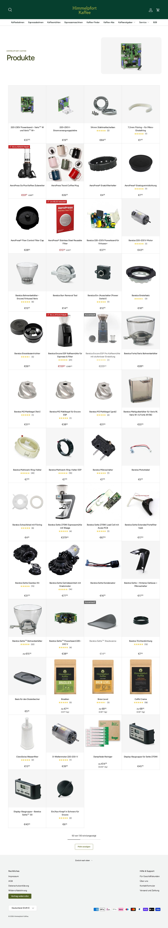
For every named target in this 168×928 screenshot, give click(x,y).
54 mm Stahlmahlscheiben (103, 127)
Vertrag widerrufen (20, 896)
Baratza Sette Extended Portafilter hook (141, 526)
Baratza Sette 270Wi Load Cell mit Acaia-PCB (103, 526)
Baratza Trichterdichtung (140, 641)
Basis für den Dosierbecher (27, 699)
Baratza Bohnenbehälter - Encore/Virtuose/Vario (27, 297)
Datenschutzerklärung (18, 885)
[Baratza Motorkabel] (141, 447)
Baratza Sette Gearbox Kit (27, 583)
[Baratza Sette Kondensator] (103, 560)
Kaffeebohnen (17, 22)
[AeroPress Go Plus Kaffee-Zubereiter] (27, 162)
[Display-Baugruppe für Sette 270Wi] (141, 734)
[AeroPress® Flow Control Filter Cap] (27, 217)
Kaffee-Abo (109, 22)
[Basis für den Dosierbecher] (27, 676)
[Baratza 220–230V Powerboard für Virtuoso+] (103, 217)
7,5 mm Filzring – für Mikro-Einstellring (141, 129)
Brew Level (103, 699)
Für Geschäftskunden (150, 876)
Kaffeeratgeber (125, 22)
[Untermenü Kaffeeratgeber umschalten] (134, 22)
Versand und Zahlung (149, 890)
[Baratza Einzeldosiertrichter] (27, 330)
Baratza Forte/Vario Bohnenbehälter (141, 353)
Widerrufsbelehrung (17, 890)
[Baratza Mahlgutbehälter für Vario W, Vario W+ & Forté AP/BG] (141, 389)
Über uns (144, 881)
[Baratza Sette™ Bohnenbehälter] (27, 618)
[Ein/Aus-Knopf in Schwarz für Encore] (65, 788)
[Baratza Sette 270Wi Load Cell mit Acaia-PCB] (103, 502)
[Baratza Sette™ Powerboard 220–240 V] (65, 618)
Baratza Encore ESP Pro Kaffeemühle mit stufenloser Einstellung (103, 355)
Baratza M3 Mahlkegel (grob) (102, 411)
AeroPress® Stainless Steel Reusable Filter (65, 242)
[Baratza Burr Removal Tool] (65, 272)
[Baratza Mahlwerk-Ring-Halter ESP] (65, 447)
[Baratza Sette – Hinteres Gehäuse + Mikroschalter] (141, 560)
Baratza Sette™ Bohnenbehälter (27, 641)
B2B (155, 22)
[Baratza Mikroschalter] (103, 447)
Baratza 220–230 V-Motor (141, 240)
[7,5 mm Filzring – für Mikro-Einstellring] (141, 104)
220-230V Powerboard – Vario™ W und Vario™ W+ (27, 129)
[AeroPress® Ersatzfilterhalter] (103, 162)
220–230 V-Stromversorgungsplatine (65, 129)
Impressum (13, 876)
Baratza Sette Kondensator (102, 583)
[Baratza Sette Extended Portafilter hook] (141, 502)
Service (142, 22)
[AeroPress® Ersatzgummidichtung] (141, 162)
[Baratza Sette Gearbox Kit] (27, 560)
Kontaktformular (147, 885)
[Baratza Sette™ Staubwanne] (103, 618)
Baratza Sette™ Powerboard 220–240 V (65, 642)
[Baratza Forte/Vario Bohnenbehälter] (141, 330)
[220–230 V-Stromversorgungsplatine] (65, 104)
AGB (10, 881)
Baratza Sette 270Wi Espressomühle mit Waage (65, 526)
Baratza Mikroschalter (103, 470)
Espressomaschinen (73, 22)
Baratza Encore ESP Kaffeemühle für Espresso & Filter (65, 355)
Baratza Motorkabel (141, 470)
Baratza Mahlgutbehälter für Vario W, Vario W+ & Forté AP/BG (141, 413)
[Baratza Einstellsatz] (141, 272)
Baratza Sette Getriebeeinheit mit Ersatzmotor (65, 584)
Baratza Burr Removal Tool (65, 295)
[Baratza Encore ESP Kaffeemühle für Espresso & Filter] (65, 330)
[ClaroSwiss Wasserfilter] (27, 734)
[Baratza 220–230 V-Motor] (141, 217)
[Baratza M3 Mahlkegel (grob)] (103, 389)
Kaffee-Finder (93, 22)
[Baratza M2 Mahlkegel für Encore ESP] (65, 389)
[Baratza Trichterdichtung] (141, 618)
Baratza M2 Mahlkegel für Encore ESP (65, 413)
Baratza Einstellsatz (141, 295)
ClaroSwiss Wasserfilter (27, 756)
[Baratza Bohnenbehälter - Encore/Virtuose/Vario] (27, 272)
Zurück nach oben (82, 860)
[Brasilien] (65, 676)
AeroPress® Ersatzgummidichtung (141, 185)
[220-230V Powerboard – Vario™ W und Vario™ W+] (27, 104)
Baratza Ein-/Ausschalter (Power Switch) (103, 297)
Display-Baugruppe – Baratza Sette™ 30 (27, 813)
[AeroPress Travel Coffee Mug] (65, 162)
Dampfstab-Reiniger (102, 756)
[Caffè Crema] (141, 676)
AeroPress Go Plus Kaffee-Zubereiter (27, 185)
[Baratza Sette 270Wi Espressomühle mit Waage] (65, 502)
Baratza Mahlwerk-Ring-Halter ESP (65, 470)
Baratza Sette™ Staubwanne (103, 641)
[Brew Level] (103, 676)
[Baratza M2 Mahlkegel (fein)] (27, 389)
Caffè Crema (141, 699)
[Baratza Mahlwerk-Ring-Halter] (27, 447)
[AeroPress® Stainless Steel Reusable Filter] (65, 217)
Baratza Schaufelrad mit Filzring (27, 524)
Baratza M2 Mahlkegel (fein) (27, 411)
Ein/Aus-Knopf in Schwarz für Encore (65, 813)
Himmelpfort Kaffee (21, 916)
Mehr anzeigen (84, 846)
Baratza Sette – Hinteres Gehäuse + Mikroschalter (140, 584)
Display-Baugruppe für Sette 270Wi (141, 756)
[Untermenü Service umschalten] (148, 22)
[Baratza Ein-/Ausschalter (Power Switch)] (103, 272)
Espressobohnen (35, 22)
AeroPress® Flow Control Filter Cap (27, 240)
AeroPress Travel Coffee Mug (65, 185)
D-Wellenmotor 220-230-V (65, 756)
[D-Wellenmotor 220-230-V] (65, 734)
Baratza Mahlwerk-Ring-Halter (27, 470)
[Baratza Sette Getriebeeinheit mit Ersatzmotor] (65, 560)
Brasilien (65, 699)
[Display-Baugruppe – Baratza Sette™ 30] (27, 788)
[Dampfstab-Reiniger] (103, 734)
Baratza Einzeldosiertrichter (27, 353)
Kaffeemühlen (53, 22)
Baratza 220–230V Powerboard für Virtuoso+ (103, 242)
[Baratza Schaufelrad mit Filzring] (27, 502)
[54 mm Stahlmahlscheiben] (103, 104)
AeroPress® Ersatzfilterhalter (103, 185)
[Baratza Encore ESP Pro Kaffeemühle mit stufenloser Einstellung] (103, 330)
